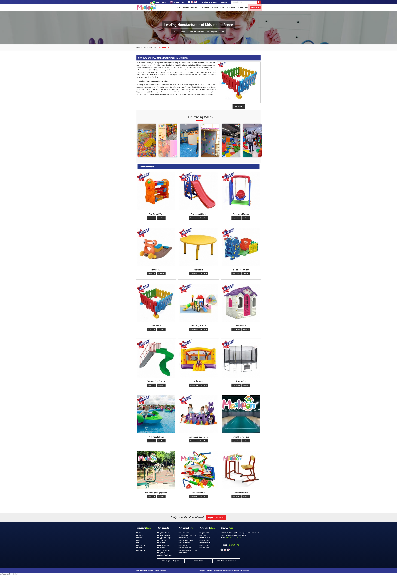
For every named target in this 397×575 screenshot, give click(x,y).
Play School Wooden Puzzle (188, 550)
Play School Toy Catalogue (209, 2)
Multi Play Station (164, 550)
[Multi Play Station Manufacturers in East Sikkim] (198, 303)
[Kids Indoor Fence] (239, 82)
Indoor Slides (204, 548)
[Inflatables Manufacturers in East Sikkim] (198, 359)
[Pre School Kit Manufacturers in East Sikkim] (198, 470)
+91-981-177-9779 (160, 2)
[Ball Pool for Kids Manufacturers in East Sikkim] (241, 247)
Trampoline (205, 7)
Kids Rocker (162, 540)
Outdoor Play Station (165, 555)
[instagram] (195, 2)
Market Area (141, 550)
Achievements (243, 7)
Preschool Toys (184, 533)
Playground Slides (164, 535)
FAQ (138, 540)
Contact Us (141, 545)
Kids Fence (152, 47)
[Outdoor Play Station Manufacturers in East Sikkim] (156, 359)
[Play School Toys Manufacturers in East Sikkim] (156, 191)
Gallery (139, 538)
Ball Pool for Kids (163, 545)
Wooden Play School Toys (187, 535)
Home (138, 47)
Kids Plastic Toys (184, 543)
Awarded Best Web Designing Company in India (236, 570)
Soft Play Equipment (190, 7)
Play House (162, 553)
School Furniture (218, 7)
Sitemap (140, 548)
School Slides (204, 540)
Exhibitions (231, 7)
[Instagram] (147, 140)
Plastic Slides (204, 545)
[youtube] (192, 2)
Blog (138, 543)
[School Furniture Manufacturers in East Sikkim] (241, 470)
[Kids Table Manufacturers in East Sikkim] (198, 247)
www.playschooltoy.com (170, 561)
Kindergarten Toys (185, 548)
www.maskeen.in (198, 561)
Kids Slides (203, 535)
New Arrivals (255, 7)
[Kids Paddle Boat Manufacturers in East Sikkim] (156, 414)
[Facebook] (189, 2)
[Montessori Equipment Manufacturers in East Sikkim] (198, 414)
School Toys (183, 553)
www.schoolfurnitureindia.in (226, 561)
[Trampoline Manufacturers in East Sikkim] (241, 359)
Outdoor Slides (205, 538)
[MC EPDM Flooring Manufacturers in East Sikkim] (241, 414)
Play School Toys (163, 533)
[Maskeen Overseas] (146, 6)
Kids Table (161, 543)
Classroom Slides (205, 543)
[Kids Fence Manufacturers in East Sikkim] (156, 303)
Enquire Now (151, 218)
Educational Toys (184, 545)
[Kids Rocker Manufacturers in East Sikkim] (156, 247)
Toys (178, 7)
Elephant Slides (205, 533)
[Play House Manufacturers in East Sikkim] (241, 303)
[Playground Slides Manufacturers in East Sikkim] (198, 191)
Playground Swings (164, 538)
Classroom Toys (184, 538)
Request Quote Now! (216, 517)
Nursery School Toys (186, 540)
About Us (224, 2)
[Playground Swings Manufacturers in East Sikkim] (241, 191)
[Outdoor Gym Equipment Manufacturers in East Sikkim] (156, 470)
